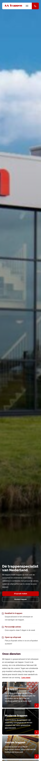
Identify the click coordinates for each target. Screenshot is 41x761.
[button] (35, 6)
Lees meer (26, 678)
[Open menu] (27, 6)
